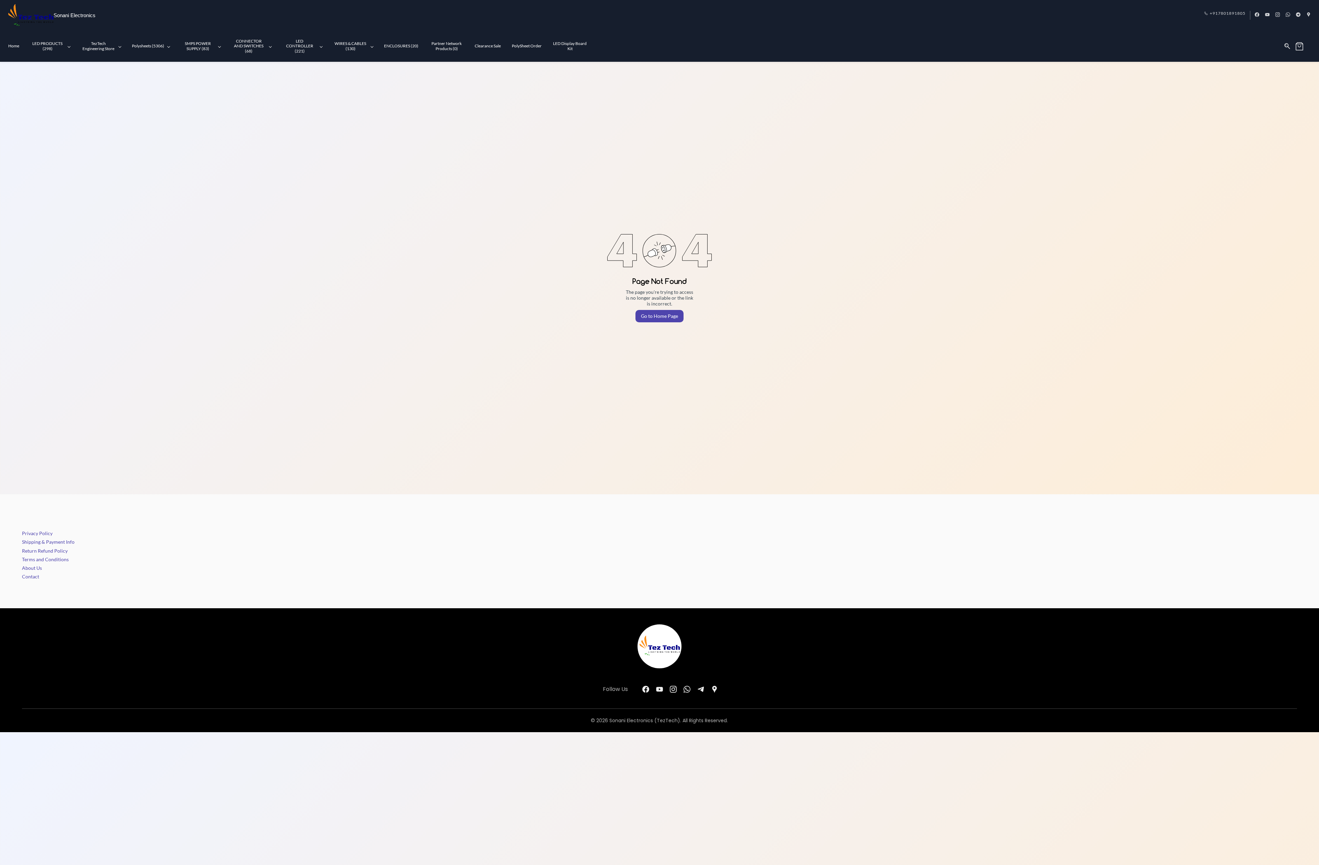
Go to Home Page (659, 316)
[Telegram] (701, 689)
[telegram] (1298, 15)
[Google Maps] (714, 689)
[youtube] (1267, 15)
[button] (1303, 46)
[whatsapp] (1288, 15)
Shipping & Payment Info (48, 542)
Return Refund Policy (45, 551)
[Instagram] (673, 689)
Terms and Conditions (45, 559)
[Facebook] (646, 689)
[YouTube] (659, 689)
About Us (32, 568)
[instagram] (1277, 15)
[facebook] (1257, 15)
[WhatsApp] (687, 689)
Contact (30, 576)
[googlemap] (1308, 15)
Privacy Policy (37, 533)
